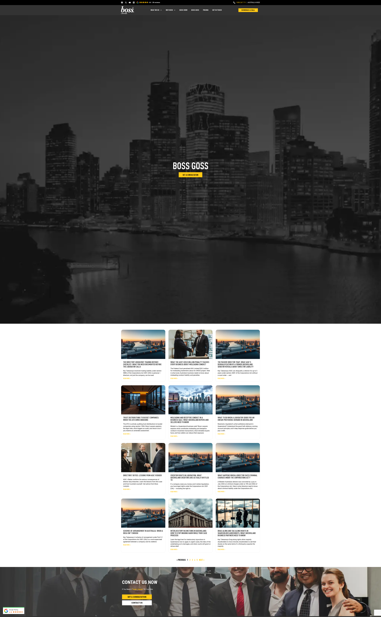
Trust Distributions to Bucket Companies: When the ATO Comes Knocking (141, 418)
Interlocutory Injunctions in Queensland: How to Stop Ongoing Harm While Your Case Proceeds (188, 533)
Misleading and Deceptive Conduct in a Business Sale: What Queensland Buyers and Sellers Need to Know (189, 419)
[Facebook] (122, 2)
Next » (201, 559)
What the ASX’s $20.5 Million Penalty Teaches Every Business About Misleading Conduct (189, 363)
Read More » (127, 378)
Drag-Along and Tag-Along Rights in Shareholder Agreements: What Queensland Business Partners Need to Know (237, 533)
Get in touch (217, 10)
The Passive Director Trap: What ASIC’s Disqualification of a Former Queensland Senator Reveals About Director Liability (235, 364)
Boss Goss (195, 10)
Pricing (205, 10)
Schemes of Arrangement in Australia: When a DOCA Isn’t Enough (143, 531)
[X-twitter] (126, 2)
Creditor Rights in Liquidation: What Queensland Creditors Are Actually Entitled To (189, 477)
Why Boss (169, 10)
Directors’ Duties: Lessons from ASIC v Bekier (142, 475)
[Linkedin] (134, 2)
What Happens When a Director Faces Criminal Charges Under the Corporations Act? (237, 476)
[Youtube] (130, 2)
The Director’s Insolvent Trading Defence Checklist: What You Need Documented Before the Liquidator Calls (142, 364)
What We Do (155, 10)
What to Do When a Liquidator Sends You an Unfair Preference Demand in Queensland (236, 418)
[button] (148, 2)
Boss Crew (183, 10)
